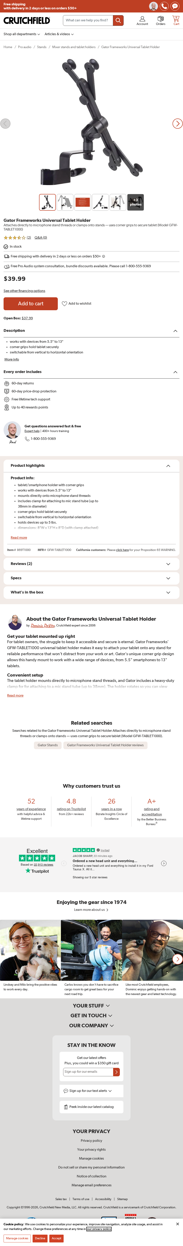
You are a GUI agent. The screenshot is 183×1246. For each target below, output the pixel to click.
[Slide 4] (100, 202)
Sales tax (61, 1199)
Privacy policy (91, 1141)
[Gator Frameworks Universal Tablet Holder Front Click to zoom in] (91, 124)
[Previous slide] (5, 123)
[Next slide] (178, 123)
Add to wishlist (80, 304)
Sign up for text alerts (88, 1091)
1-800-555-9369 (43, 439)
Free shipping (40, 6)
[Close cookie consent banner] (177, 1224)
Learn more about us (90, 910)
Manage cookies (91, 1158)
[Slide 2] (65, 202)
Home (8, 47)
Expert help (32, 431)
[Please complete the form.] (116, 1072)
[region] (91, 959)
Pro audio (24, 47)
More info (11, 359)
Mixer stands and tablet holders (74, 47)
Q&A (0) (41, 238)
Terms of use (81, 1199)
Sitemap (122, 1199)
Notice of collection (91, 1176)
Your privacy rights (91, 1150)
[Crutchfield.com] (27, 20)
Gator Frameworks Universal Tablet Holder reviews (105, 745)
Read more (19, 538)
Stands (41, 47)
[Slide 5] (118, 202)
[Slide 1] (47, 202)
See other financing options (24, 291)
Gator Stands (48, 745)
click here (122, 550)
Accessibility (103, 1199)
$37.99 (27, 318)
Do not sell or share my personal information (91, 1167)
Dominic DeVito (42, 625)
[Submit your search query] (118, 20)
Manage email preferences (92, 1185)
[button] (177, 959)
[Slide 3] (82, 202)
